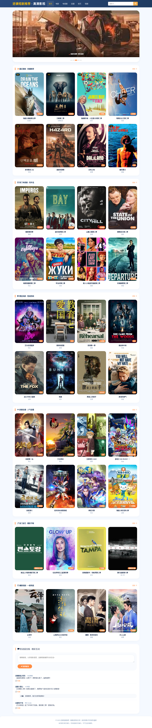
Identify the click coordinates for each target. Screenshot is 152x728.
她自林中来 (123, 345)
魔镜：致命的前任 (91, 635)
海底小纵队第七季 (122, 510)
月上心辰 (123, 635)
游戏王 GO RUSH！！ (122, 459)
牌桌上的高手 (91, 397)
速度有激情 (60, 170)
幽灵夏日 (123, 170)
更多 (134, 69)
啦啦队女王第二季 (122, 118)
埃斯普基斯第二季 (29, 283)
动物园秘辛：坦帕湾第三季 (91, 573)
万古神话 (60, 459)
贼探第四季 (29, 232)
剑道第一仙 (29, 459)
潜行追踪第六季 (122, 573)
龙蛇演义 (29, 510)
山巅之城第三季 (91, 232)
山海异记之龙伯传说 (60, 635)
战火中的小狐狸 (29, 397)
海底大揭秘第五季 (29, 118)
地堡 (60, 397)
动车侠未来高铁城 (60, 510)
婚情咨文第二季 (122, 232)
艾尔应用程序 (29, 345)
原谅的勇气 (123, 397)
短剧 (86, 4)
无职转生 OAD (91, 459)
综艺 (79, 4)
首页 (50, 4)
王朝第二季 (60, 118)
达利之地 (91, 170)
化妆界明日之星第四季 (60, 573)
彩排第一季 (91, 345)
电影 (57, 4)
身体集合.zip (29, 170)
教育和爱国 (60, 345)
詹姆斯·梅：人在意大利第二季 (91, 118)
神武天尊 (91, 510)
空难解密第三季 (122, 283)
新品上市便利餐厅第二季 (29, 573)
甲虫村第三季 (60, 283)
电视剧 (65, 4)
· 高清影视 (29, 4)
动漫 (72, 4)
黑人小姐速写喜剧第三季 (91, 283)
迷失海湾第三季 (60, 232)
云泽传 (29, 635)
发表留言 (25, 666)
